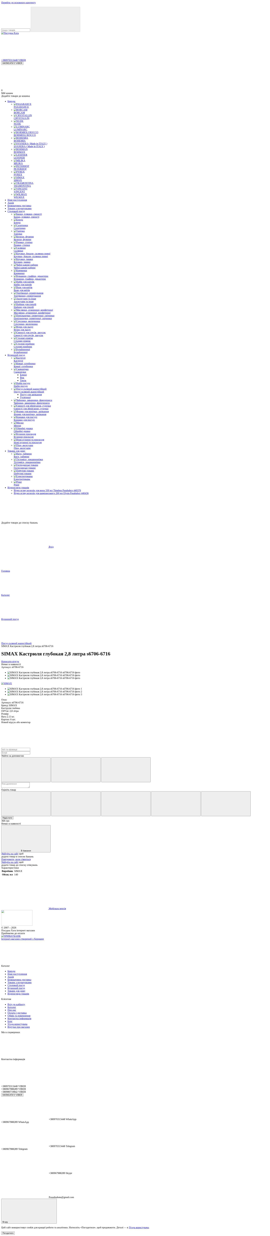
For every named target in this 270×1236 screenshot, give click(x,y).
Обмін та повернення (19, 1015)
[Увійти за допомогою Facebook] (26, 769)
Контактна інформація (19, 1018)
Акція (11, 202)
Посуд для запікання (31, 394)
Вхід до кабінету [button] (16, 1004)
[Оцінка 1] (26, 803)
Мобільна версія (57, 908)
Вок (22, 377)
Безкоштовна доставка (19, 205)
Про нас (12, 1010)
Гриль (23, 380)
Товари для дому (16, 451)
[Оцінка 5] (226, 803)
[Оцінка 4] (176, 803)
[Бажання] (135, 509)
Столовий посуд (16, 211)
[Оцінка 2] (76, 803)
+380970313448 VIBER (13, 60)
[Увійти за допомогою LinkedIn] (126, 769)
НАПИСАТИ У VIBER (12, 63)
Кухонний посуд (16, 355)
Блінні (23, 374)
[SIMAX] (6, 683)
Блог (10, 1021)
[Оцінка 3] (126, 803)
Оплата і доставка (17, 1013)
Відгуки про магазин (19, 1027)
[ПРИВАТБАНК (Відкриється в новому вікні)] (11, 936)
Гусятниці (25, 397)
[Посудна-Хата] (16, 924)
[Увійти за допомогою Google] (76, 769)
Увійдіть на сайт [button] (9, 853)
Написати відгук (10, 661)
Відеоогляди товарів (18, 487)
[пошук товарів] (55, 19)
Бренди (11, 101)
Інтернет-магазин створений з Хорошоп (22, 939)
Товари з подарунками (20, 208)
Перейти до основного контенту (18, 2)
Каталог (12, 1007)
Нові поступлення (17, 200)
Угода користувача (17, 1024)
